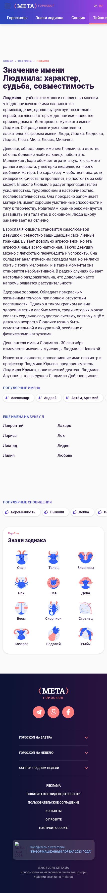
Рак (21, 593)
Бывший (57, 512)
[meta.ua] (25, 5)
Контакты (53, 811)
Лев (61, 435)
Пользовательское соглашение (53, 802)
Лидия (63, 445)
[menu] (7, 6)
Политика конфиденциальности (53, 794)
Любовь (64, 455)
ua (95, 5)
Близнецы (85, 568)
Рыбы (86, 644)
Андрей (50, 398)
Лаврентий (13, 425)
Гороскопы (17, 17)
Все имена (26, 61)
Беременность (23, 512)
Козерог (21, 644)
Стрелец (86, 618)
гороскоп (46, 5)
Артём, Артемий (84, 398)
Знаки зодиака (49, 17)
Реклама (53, 785)
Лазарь (64, 425)
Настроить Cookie (53, 828)
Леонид (10, 445)
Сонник (78, 17)
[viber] (53, 712)
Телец (53, 568)
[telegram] (39, 712)
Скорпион (53, 618)
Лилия (9, 455)
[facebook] (68, 712)
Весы (21, 618)
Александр (20, 398)
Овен (21, 568)
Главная (9, 61)
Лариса (10, 435)
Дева (85, 593)
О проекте (54, 819)
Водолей (53, 644)
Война (84, 512)
